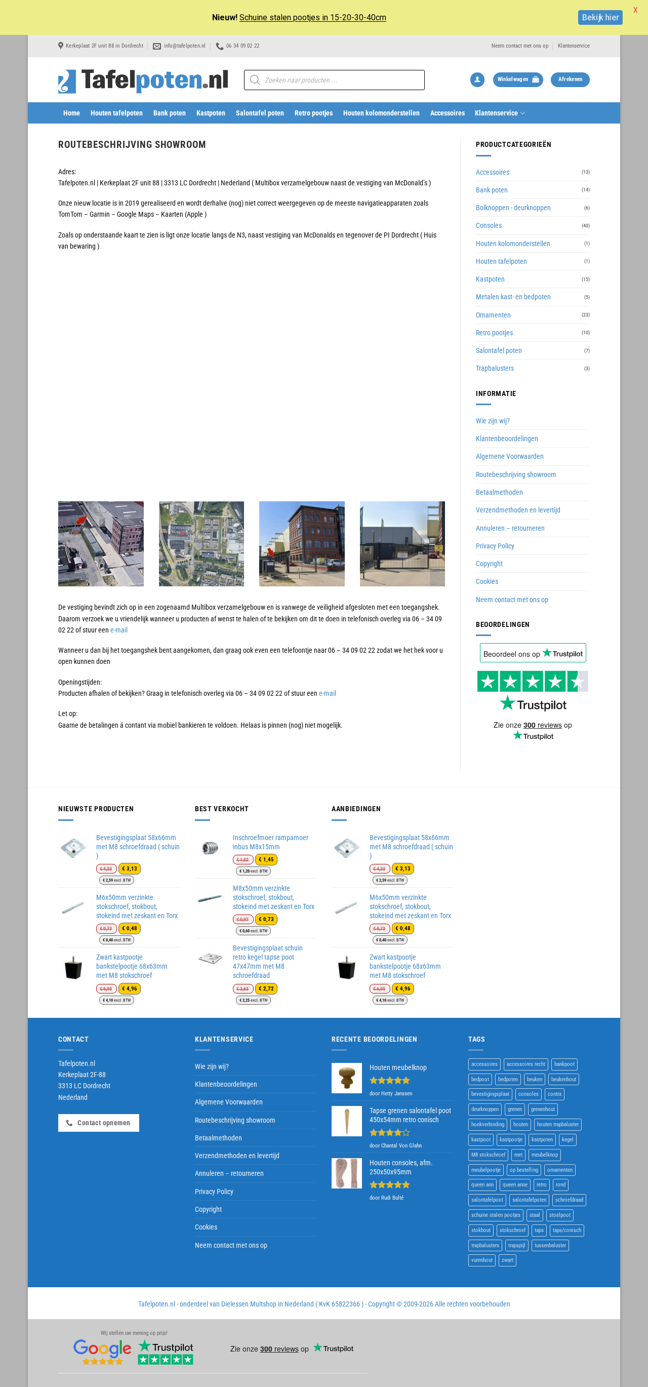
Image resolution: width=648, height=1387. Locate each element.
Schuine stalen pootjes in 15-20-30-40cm (312, 17)
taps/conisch (567, 1230)
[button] (477, 79)
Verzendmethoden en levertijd (518, 510)
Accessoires (447, 113)
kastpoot (481, 1139)
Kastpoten (210, 113)
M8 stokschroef (488, 1155)
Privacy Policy (495, 546)
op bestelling (524, 1170)
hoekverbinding (487, 1124)
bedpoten (508, 1079)
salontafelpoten (529, 1200)
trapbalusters (485, 1245)
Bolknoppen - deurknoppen (513, 208)
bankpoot (564, 1064)
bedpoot (480, 1079)
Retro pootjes (314, 113)
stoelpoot (560, 1215)
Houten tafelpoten (117, 113)
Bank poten (169, 113)
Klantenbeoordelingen (507, 438)
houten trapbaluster (558, 1124)
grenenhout (543, 1109)
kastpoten (542, 1139)
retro (542, 1184)
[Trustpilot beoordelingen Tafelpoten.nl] (533, 690)
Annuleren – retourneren (510, 528)
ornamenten (560, 1170)
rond (560, 1184)
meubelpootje (486, 1170)
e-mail (119, 630)
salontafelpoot (487, 1200)
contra (554, 1094)
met (518, 1155)
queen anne (515, 1184)
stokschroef (512, 1230)
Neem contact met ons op (520, 46)
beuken (534, 1079)
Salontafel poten (260, 113)
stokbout (481, 1230)
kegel (568, 1139)
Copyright (489, 564)
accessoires (484, 1064)
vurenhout (482, 1260)
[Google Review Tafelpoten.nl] (102, 1352)
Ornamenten (493, 315)
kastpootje (511, 1139)
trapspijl (516, 1245)
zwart (507, 1260)
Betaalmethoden (499, 492)
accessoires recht (526, 1064)
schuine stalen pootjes (495, 1215)
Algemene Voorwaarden (510, 456)
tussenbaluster (550, 1245)
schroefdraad (569, 1200)
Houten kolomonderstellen (381, 113)
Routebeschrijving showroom (516, 474)
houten (520, 1124)
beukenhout (563, 1079)
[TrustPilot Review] (165, 1352)
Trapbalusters (495, 368)
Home (71, 113)
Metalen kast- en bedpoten (513, 297)
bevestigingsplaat (490, 1094)
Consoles (489, 225)
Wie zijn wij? (493, 421)
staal (535, 1215)
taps (539, 1230)
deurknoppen (485, 1109)
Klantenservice (574, 46)
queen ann (482, 1184)
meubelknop (545, 1155)
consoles (528, 1094)
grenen (515, 1109)
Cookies (487, 581)
